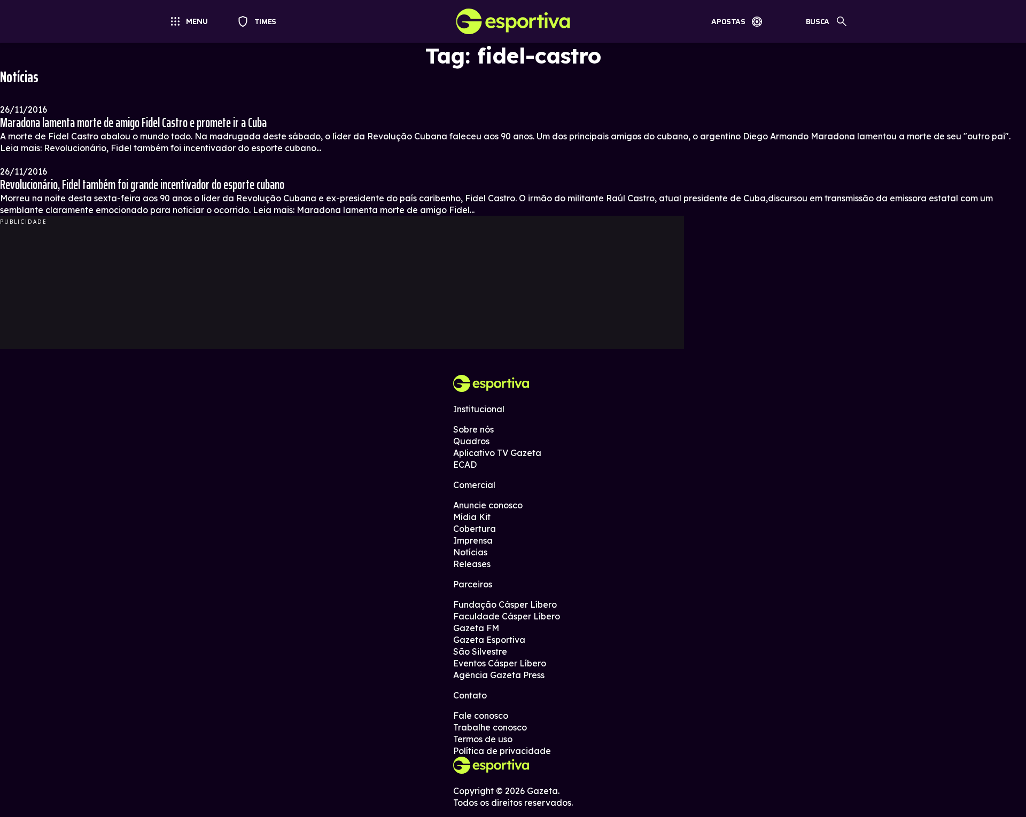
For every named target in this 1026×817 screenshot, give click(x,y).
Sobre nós (473, 429)
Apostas (728, 21)
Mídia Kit (472, 517)
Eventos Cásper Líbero (499, 663)
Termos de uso (482, 739)
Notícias (470, 552)
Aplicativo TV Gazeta (497, 452)
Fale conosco (480, 715)
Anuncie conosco (488, 505)
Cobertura (474, 528)
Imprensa (473, 540)
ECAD (465, 464)
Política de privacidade (502, 750)
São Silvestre (480, 651)
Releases (472, 564)
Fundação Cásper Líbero (505, 604)
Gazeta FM (476, 628)
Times (260, 21)
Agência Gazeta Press (499, 675)
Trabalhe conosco (490, 727)
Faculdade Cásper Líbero (506, 616)
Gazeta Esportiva (489, 639)
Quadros (471, 441)
